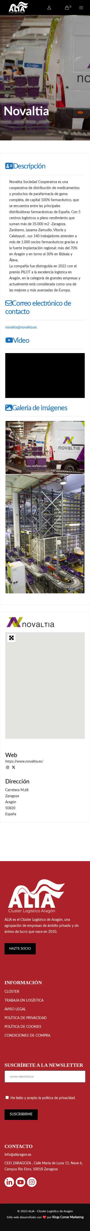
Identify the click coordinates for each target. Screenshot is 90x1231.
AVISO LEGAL (15, 1009)
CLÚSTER (11, 992)
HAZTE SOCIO (20, 948)
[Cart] (64, 7)
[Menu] (78, 7)
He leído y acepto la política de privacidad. (43, 1098)
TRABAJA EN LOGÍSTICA (24, 1000)
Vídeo (21, 340)
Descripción (29, 166)
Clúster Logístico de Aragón (41, 920)
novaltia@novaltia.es (21, 327)
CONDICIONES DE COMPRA (27, 1035)
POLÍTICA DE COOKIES (22, 1027)
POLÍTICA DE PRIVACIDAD (25, 1018)
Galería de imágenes (39, 408)
